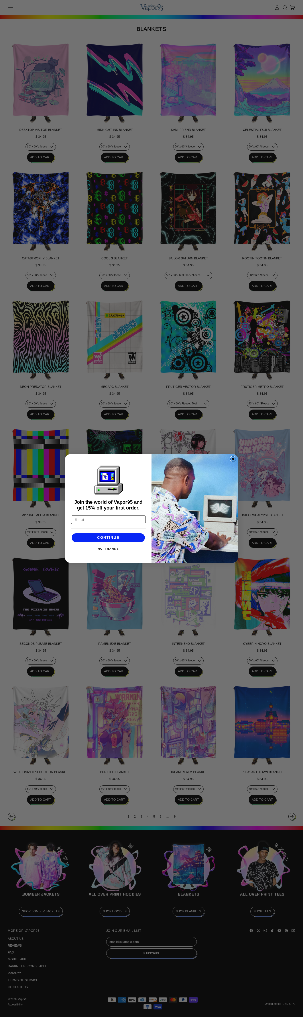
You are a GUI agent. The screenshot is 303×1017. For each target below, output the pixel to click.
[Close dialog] (233, 459)
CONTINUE (108, 537)
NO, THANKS (108, 548)
